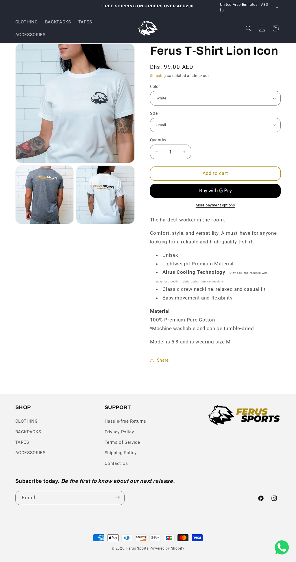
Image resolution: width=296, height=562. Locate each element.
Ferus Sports (137, 548)
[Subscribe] (117, 498)
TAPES (22, 442)
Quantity (158, 140)
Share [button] (163, 360)
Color (155, 86)
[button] (248, 28)
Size (154, 113)
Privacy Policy (119, 432)
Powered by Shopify (167, 548)
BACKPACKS (28, 432)
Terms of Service (122, 442)
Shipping (158, 75)
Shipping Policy (121, 452)
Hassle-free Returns (125, 421)
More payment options (215, 205)
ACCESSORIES (30, 452)
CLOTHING (26, 421)
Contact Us (116, 463)
